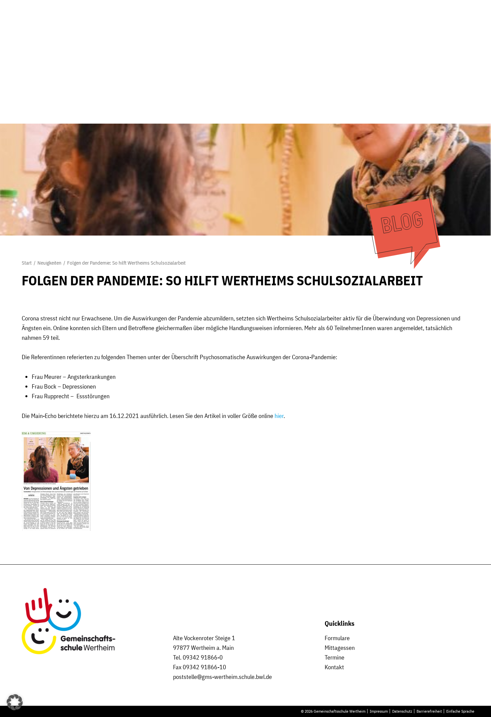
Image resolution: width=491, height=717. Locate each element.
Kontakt (334, 667)
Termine (334, 657)
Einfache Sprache (460, 711)
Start (27, 263)
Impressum (379, 711)
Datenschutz (402, 711)
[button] (14, 702)
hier (279, 416)
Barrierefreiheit (429, 711)
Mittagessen (340, 648)
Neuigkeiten (49, 263)
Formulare (337, 638)
